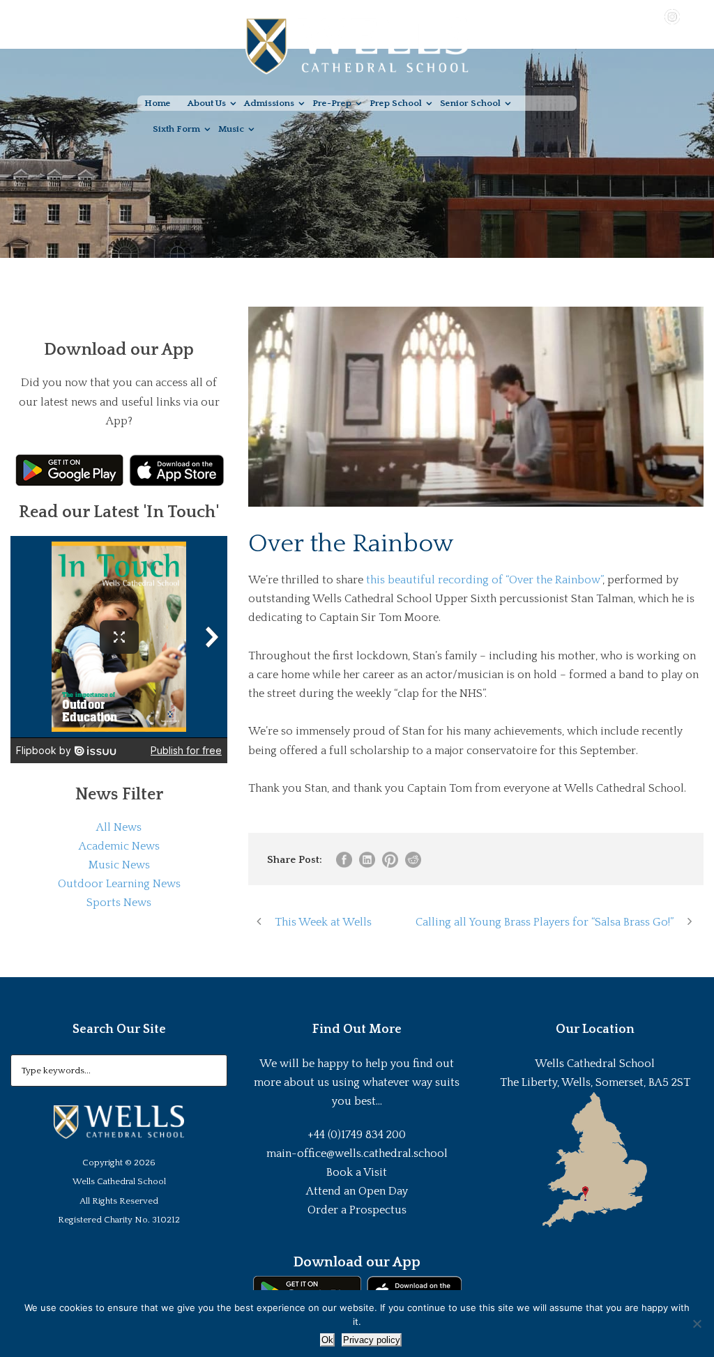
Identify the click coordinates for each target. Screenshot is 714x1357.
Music (231, 129)
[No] (697, 1324)
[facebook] (631, 16)
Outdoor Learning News (119, 883)
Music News (119, 865)
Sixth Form (176, 129)
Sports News (118, 902)
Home (157, 103)
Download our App (356, 1262)
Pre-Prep (331, 103)
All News (119, 827)
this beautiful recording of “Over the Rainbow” (484, 580)
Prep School (396, 103)
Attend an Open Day (357, 1191)
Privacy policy (371, 1340)
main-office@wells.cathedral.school (357, 1153)
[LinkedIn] (692, 16)
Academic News (119, 846)
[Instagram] (672, 16)
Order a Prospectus (357, 1210)
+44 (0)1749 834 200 (356, 1134)
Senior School (470, 103)
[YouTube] (652, 16)
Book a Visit (356, 1172)
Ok (327, 1340)
